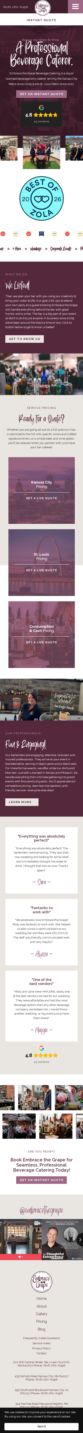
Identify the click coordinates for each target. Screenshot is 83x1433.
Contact (41, 1353)
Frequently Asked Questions (41, 1338)
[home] (42, 6)
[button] (75, 6)
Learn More (20, 802)
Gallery (41, 1314)
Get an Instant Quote (41, 94)
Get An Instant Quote (41, 1180)
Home (42, 1299)
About (42, 1306)
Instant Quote (41, 20)
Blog (41, 1329)
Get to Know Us (24, 339)
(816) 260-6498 (15, 7)
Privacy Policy (41, 1348)
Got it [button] (41, 1426)
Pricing (41, 1322)
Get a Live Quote (41, 498)
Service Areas (41, 1343)
